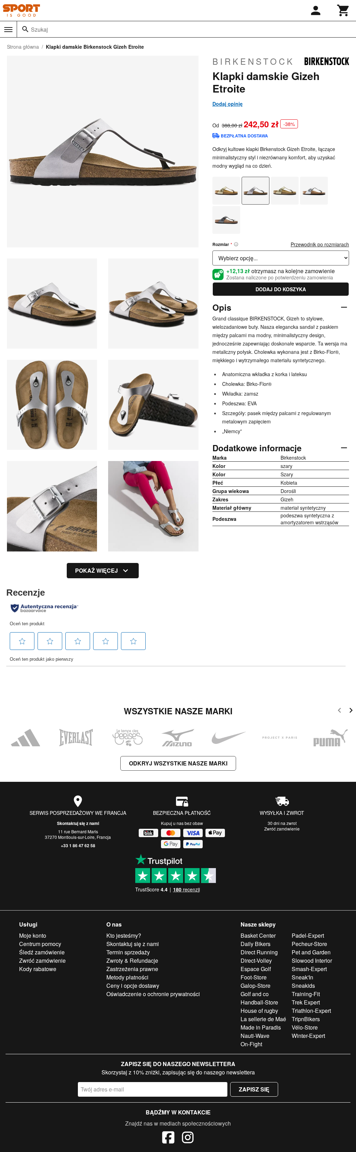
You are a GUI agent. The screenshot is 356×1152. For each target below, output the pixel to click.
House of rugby (259, 1011)
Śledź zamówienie (42, 952)
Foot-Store (254, 977)
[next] (351, 711)
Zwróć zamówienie (282, 829)
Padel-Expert (308, 935)
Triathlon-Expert (311, 1011)
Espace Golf (256, 969)
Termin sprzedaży (128, 952)
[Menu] (8, 29)
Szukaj (39, 29)
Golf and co (255, 994)
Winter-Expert (308, 1036)
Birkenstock (253, 61)
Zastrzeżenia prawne (132, 969)
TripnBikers (306, 1019)
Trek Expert (306, 1002)
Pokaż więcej (96, 570)
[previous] (339, 711)
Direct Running (259, 952)
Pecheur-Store (309, 944)
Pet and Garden (311, 952)
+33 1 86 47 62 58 (78, 845)
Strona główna (23, 46)
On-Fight (251, 1044)
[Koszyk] (343, 10)
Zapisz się (254, 1089)
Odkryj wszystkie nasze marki (178, 763)
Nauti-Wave (255, 1036)
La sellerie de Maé (263, 1019)
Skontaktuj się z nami (78, 823)
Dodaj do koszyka (281, 289)
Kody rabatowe (37, 969)
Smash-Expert (309, 969)
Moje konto (32, 935)
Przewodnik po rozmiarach (320, 244)
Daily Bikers (255, 944)
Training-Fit (306, 994)
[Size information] (236, 244)
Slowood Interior (312, 960)
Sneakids (303, 986)
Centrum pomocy (40, 944)
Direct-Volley (256, 960)
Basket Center (258, 935)
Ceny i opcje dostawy (132, 986)
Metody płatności (127, 977)
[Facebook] (168, 1138)
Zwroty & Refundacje (132, 960)
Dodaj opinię (227, 103)
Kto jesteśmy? (123, 935)
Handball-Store (259, 1002)
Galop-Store (255, 986)
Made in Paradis (261, 1027)
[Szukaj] (25, 29)
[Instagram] (188, 1138)
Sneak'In (302, 977)
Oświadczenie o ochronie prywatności (153, 994)
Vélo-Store (305, 1027)
